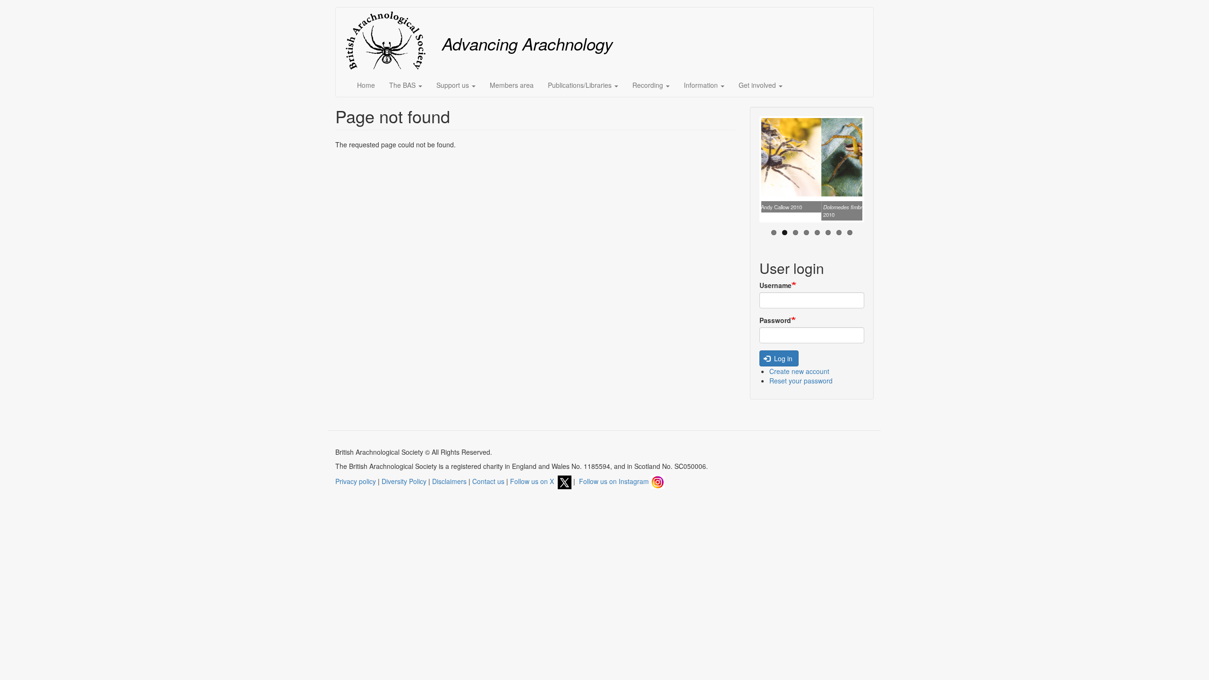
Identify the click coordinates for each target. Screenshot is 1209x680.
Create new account (799, 371)
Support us (453, 85)
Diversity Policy (404, 481)
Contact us (488, 481)
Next (876, 171)
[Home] (389, 40)
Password (775, 320)
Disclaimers (449, 481)
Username (775, 285)
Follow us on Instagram (615, 481)
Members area (512, 85)
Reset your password (801, 380)
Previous (747, 171)
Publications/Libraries (580, 85)
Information (702, 85)
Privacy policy (355, 481)
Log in (782, 358)
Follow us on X (534, 481)
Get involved (758, 85)
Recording (648, 85)
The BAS (403, 85)
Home (366, 85)
